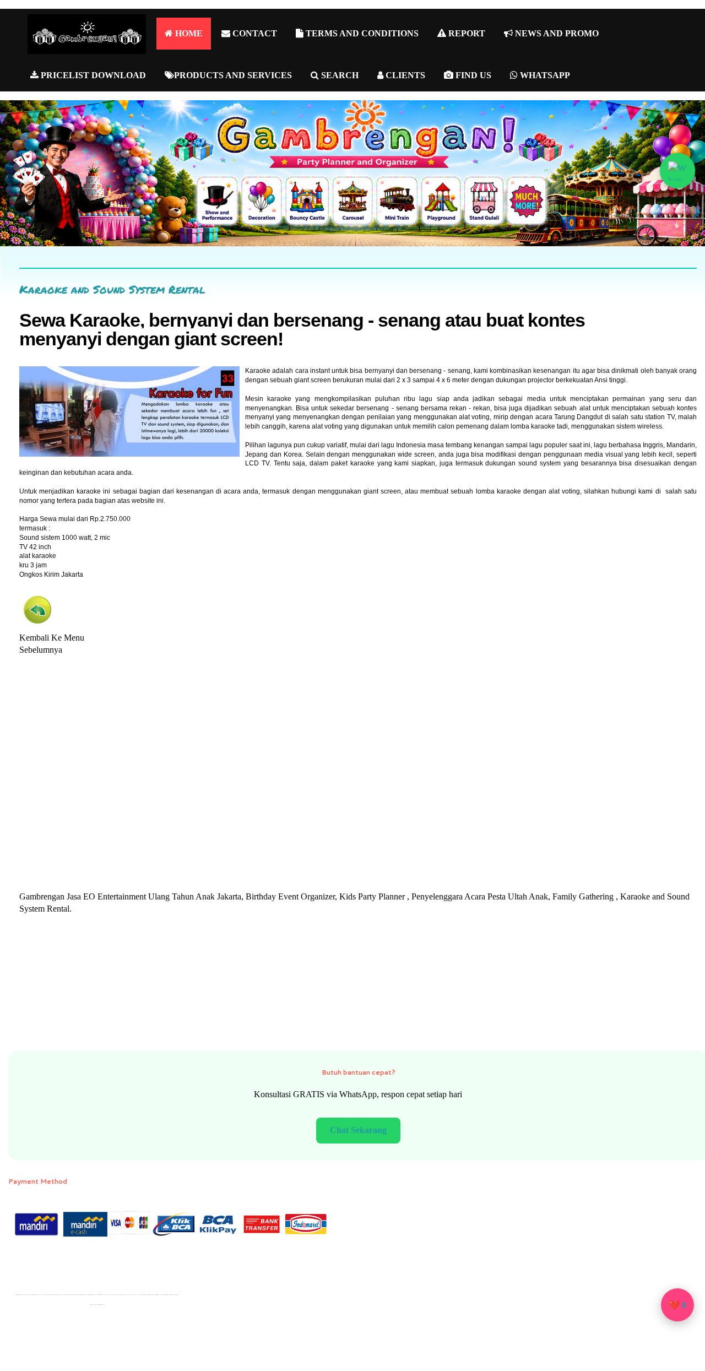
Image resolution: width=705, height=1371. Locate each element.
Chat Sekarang (358, 1130)
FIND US (472, 75)
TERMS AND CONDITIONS (361, 33)
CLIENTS (404, 75)
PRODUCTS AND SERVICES (233, 75)
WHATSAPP (544, 75)
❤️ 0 (677, 1305)
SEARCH (339, 75)
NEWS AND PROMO (556, 33)
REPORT (465, 33)
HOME (188, 33)
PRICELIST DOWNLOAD (92, 75)
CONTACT (253, 33)
